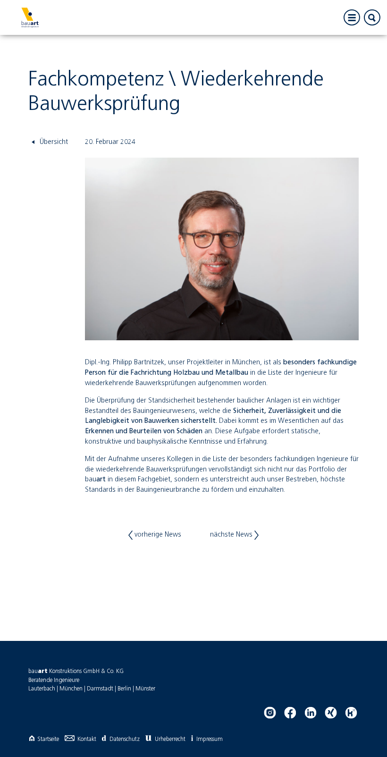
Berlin (124, 689)
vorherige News (157, 534)
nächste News (232, 534)
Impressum (209, 739)
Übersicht (53, 142)
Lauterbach (41, 689)
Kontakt (86, 739)
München (71, 689)
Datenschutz (124, 739)
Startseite (48, 739)
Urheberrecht (170, 739)
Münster (145, 689)
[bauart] (29, 17)
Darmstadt (100, 689)
